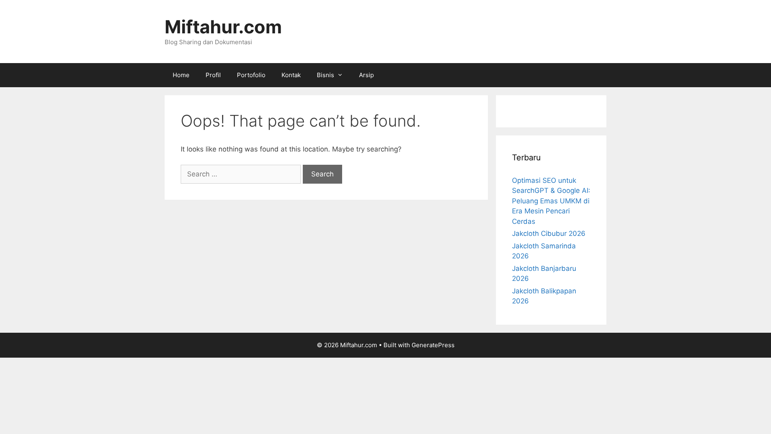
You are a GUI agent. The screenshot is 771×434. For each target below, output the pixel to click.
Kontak (291, 75)
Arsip (366, 75)
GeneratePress (433, 345)
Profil (213, 75)
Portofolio (251, 75)
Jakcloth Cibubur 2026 (548, 233)
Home (181, 75)
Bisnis (325, 75)
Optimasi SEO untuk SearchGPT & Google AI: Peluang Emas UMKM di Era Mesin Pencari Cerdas (551, 200)
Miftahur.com (223, 27)
